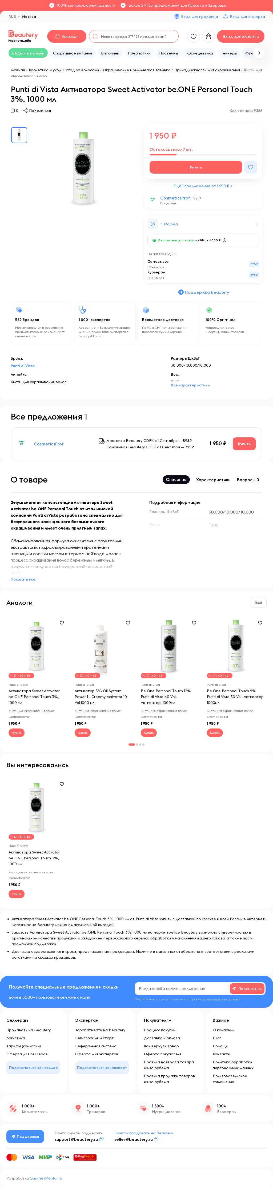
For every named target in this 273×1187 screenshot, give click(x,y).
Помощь (220, 1046)
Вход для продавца (199, 16)
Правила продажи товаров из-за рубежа (169, 1079)
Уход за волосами (82, 70)
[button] (259, 53)
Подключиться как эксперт (102, 1067)
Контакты (221, 1054)
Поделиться (40, 110)
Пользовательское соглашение (230, 1079)
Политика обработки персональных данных (233, 1065)
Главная (18, 70)
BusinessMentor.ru (46, 1178)
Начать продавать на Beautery (143, 1133)
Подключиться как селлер (33, 1067)
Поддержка (28, 1136)
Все (258, 602)
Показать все (23, 579)
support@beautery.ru (76, 1139)
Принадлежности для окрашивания (207, 70)
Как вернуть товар (161, 1046)
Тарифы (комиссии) (23, 1046)
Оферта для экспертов (96, 1054)
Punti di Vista (23, 365)
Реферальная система (96, 1046)
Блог (217, 1038)
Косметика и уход (45, 70)
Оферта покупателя (163, 1054)
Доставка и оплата (162, 1038)
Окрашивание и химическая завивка (136, 70)
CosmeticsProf (175, 198)
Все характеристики (190, 385)
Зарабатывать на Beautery (100, 1030)
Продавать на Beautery (28, 1030)
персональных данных (222, 999)
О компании (224, 1030)
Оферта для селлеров (27, 1054)
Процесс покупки (159, 1030)
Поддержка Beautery (207, 292)
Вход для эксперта (247, 16)
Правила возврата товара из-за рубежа (169, 1065)
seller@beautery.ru (133, 1139)
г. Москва (169, 224)
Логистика (15, 1038)
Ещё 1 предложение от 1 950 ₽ (201, 185)
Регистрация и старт (94, 1038)
